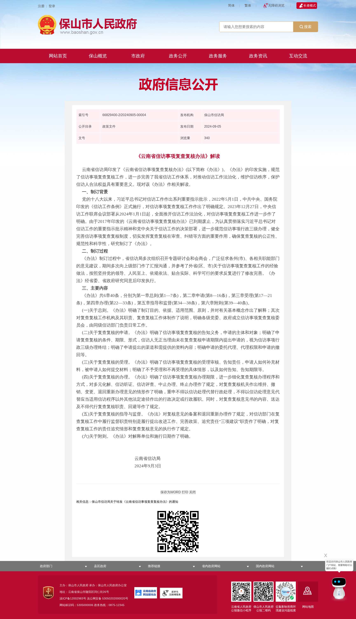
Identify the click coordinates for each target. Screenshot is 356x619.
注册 (41, 6)
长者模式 (309, 5)
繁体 (248, 5)
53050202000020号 (115, 598)
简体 (231, 5)
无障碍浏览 (276, 5)
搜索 (308, 27)
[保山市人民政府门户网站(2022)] (178, 24)
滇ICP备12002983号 (73, 598)
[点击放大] (178, 532)
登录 (52, 6)
